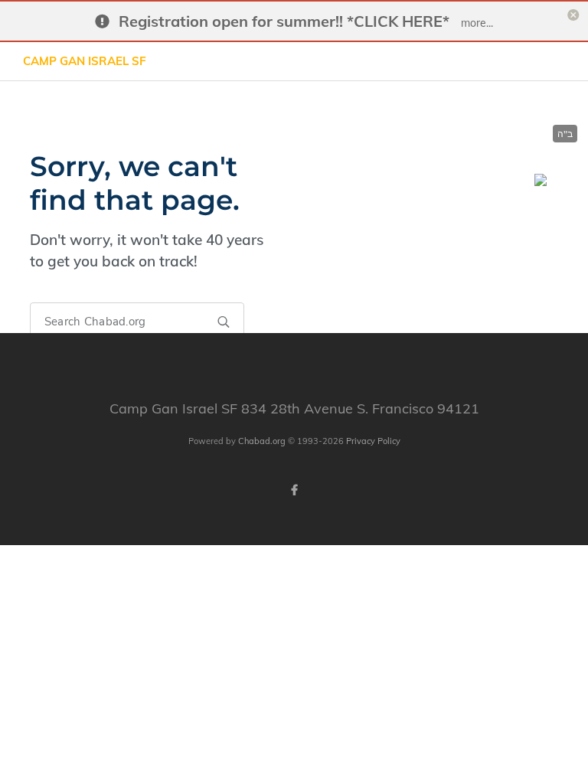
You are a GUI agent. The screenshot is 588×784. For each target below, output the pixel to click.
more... (477, 23)
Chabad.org (262, 441)
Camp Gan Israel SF (84, 61)
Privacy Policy (373, 441)
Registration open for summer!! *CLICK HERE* (284, 21)
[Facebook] (294, 490)
